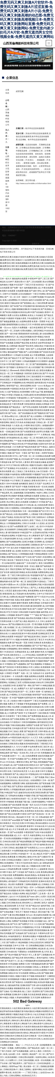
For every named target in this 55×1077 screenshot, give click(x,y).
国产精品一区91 (27, 887)
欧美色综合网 (24, 312)
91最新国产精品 (35, 529)
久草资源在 (19, 709)
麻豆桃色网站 (32, 979)
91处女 (25, 535)
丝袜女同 (40, 682)
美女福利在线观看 (41, 914)
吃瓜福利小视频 (41, 465)
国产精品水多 (34, 905)
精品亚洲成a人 (44, 850)
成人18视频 (31, 866)
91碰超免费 (21, 948)
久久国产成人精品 (19, 621)
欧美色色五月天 (29, 1075)
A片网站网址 (21, 856)
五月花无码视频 (25, 694)
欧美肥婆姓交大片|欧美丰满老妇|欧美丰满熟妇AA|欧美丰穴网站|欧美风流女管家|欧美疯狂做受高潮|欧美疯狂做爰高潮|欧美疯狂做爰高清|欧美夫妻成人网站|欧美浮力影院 (27, 1029)
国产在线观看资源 (28, 431)
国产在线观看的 (25, 970)
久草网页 (8, 673)
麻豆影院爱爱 (36, 605)
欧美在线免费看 (23, 544)
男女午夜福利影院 (29, 878)
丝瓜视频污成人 (41, 921)
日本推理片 (10, 716)
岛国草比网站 (41, 1057)
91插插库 (10, 318)
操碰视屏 (4, 400)
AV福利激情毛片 (15, 936)
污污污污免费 (21, 746)
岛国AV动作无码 (45, 443)
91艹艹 (37, 434)
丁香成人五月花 (41, 520)
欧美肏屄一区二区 (26, 798)
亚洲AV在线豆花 (45, 881)
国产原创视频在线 (26, 413)
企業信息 (12, 77)
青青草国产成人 (13, 385)
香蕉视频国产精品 (45, 761)
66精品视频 (47, 685)
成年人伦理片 (41, 896)
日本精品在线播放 (14, 859)
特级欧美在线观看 (16, 434)
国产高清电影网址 (28, 630)
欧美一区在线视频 (43, 1060)
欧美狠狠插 (45, 667)
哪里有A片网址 (22, 761)
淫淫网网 (38, 541)
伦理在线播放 (26, 330)
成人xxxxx (43, 807)
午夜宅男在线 (6, 609)
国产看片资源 (34, 453)
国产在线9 (34, 459)
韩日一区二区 (26, 364)
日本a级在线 (11, 951)
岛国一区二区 (26, 673)
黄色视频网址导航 (34, 584)
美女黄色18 (41, 728)
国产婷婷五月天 (46, 725)
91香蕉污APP (26, 813)
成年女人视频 (10, 309)
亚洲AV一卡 (9, 676)
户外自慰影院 (32, 318)
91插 (6, 829)
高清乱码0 (18, 517)
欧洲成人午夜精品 (45, 489)
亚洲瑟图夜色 (46, 1044)
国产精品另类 (18, 957)
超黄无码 (49, 847)
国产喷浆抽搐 (45, 783)
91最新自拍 (5, 587)
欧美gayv (48, 385)
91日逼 (37, 927)
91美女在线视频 (45, 428)
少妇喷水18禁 (16, 700)
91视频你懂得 (25, 547)
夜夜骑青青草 (24, 333)
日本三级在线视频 (26, 1060)
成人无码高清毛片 (26, 627)
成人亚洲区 (17, 550)
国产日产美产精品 (40, 645)
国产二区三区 (44, 278)
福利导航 (44, 612)
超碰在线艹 (21, 563)
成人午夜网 (25, 425)
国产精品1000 (32, 768)
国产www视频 (14, 820)
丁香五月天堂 (30, 284)
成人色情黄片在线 (38, 550)
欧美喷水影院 (26, 449)
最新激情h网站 (32, 783)
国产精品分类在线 (16, 443)
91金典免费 (33, 746)
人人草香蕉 (33, 468)
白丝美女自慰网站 (40, 970)
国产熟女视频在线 (16, 624)
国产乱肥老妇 (18, 786)
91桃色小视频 (14, 976)
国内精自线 (40, 306)
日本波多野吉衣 (23, 670)
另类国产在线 (32, 657)
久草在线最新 (45, 749)
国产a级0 (33, 290)
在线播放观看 (26, 706)
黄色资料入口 (28, 902)
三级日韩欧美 (43, 713)
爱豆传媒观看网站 (21, 379)
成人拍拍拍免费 (41, 505)
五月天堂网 (35, 997)
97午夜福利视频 (31, 443)
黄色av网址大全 (11, 416)
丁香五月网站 (21, 716)
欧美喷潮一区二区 (29, 939)
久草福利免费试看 (13, 869)
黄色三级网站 (25, 1069)
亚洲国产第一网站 (24, 685)
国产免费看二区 (44, 703)
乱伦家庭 (25, 355)
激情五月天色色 (17, 422)
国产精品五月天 (46, 615)
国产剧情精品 (26, 303)
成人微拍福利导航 (12, 985)
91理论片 (42, 734)
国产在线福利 (18, 933)
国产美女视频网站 (34, 664)
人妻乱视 (22, 416)
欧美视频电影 (14, 979)
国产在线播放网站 (14, 541)
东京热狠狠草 (10, 529)
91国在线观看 (48, 584)
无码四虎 (20, 477)
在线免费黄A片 (6, 355)
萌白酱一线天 (28, 804)
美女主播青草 (6, 486)
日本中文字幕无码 (44, 593)
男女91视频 (5, 725)
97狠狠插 (10, 801)
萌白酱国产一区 (13, 348)
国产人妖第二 (30, 526)
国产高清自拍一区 (40, 813)
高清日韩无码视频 (10, 578)
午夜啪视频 (45, 927)
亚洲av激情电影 (41, 627)
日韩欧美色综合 (11, 780)
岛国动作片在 (38, 673)
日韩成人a (36, 966)
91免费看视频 (18, 850)
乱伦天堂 (49, 908)
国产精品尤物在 (29, 569)
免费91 (51, 465)
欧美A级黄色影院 (31, 743)
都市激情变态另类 (45, 722)
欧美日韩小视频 (23, 890)
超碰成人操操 (16, 410)
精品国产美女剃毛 (26, 345)
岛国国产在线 (28, 869)
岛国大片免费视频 (19, 327)
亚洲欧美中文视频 (19, 994)
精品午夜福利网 (31, 850)
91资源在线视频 (13, 679)
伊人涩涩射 (21, 584)
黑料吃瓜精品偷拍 (16, 505)
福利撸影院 (23, 483)
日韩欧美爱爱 (6, 550)
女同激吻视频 (30, 477)
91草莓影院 (11, 397)
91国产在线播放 (17, 758)
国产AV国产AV (16, 306)
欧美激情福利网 (43, 960)
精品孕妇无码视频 (33, 618)
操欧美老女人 (16, 654)
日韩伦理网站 (15, 1075)
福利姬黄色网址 (15, 520)
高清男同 (36, 991)
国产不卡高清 (40, 596)
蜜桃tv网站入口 (8, 657)
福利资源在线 (40, 382)
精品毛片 (26, 737)
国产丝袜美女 (36, 397)
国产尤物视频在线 (12, 899)
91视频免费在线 (43, 936)
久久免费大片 (11, 1060)
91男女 (35, 419)
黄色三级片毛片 (38, 547)
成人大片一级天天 (21, 835)
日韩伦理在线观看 (26, 1057)
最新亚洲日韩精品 (17, 572)
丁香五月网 (15, 575)
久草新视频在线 (13, 661)
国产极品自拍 (6, 893)
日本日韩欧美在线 (14, 902)
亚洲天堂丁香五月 (36, 639)
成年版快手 (13, 881)
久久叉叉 (34, 737)
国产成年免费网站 (28, 498)
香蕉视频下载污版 (22, 801)
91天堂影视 (21, 896)
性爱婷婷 (16, 605)
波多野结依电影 (44, 342)
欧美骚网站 (9, 862)
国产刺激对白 (18, 982)
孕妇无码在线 (6, 927)
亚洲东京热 (37, 373)
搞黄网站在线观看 (36, 676)
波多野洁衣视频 (43, 431)
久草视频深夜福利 (17, 789)
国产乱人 (34, 587)
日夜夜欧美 (35, 544)
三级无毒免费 (20, 826)
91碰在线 (48, 345)
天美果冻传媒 (6, 621)
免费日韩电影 (36, 400)
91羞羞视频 (37, 508)
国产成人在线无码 (38, 890)
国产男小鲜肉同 (45, 419)
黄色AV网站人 (30, 957)
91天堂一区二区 (31, 817)
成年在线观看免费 (43, 985)
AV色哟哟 (24, 639)
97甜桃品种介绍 (35, 774)
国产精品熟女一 (15, 407)
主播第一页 (5, 575)
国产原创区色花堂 (47, 352)
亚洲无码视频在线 (38, 648)
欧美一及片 (46, 893)
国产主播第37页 (44, 856)
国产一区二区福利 (12, 330)
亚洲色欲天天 (22, 367)
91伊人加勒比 (34, 667)
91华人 (16, 456)
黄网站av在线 (35, 973)
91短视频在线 (12, 970)
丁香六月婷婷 (6, 1051)
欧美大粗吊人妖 (35, 862)
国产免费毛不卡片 (26, 924)
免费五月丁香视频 (15, 703)
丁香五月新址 (32, 1072)
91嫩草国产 (47, 918)
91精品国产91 (26, 532)
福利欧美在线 (45, 844)
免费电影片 (50, 547)
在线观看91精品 (31, 982)
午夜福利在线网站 (7, 535)
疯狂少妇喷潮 (12, 798)
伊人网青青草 (34, 535)
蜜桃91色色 (40, 651)
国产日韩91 (17, 361)
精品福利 (20, 817)
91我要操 (9, 664)
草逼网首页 (46, 379)
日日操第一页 (46, 471)
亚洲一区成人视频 (32, 566)
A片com (29, 914)
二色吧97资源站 (47, 453)
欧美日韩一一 (19, 1072)
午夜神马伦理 (44, 933)
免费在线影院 (44, 829)
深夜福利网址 (10, 544)
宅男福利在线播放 (16, 795)
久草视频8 (10, 615)
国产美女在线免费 (12, 813)
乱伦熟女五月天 (25, 324)
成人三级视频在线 (29, 734)
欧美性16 (26, 550)
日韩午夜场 (43, 731)
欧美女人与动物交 (35, 315)
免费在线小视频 (27, 465)
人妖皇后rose (45, 1072)
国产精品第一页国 (19, 642)
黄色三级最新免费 (34, 918)
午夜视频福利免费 (38, 963)
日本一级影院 (22, 1054)
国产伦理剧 (45, 765)
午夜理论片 (43, 939)
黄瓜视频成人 (6, 605)
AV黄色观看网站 (29, 440)
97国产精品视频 (31, 428)
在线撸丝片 (34, 501)
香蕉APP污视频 (22, 615)
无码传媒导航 (6, 728)
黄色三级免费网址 (46, 563)
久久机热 (16, 425)
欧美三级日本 (44, 746)
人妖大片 (12, 896)
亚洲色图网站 (32, 948)
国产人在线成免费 (38, 348)
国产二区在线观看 (34, 281)
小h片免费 (16, 446)
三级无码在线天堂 (19, 771)
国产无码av (31, 719)
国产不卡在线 (48, 373)
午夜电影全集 (6, 462)
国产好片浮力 (44, 511)
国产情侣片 (23, 954)
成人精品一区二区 (28, 437)
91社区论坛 (41, 630)
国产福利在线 (14, 400)
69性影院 (30, 382)
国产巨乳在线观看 (30, 407)
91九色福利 (5, 765)
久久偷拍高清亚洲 (16, 633)
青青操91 (45, 966)
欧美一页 (30, 988)
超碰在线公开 (40, 838)
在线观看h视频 (22, 290)
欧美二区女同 (14, 887)
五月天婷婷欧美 (9, 489)
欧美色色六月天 (14, 339)
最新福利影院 (30, 786)
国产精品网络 (48, 924)
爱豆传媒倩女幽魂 (38, 462)
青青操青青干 (41, 976)
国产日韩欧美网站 (17, 719)
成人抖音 (45, 951)
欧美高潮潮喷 (11, 1057)
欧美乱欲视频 (44, 587)
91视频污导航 (30, 795)
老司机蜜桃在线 (13, 437)
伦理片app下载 (36, 391)
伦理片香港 (9, 918)
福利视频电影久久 (7, 746)
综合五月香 (7, 419)
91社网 (48, 639)
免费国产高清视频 (19, 921)
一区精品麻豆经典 (12, 431)
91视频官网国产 (43, 661)
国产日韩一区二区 (27, 456)
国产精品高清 (34, 1048)
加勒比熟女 (39, 345)
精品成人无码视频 (14, 878)
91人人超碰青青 (41, 869)
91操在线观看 (45, 832)
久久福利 (40, 709)
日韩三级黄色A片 (38, 517)
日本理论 (14, 853)
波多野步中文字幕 (33, 789)
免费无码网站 (21, 1048)
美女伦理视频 (48, 281)
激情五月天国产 (35, 483)
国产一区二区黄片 (28, 691)
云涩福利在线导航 (40, 532)
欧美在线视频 (31, 572)
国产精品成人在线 (10, 514)
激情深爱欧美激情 (28, 661)
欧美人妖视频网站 (43, 786)
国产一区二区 (10, 296)
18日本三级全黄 (38, 908)
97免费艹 (16, 673)
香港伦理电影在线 (27, 370)
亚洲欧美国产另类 (46, 979)
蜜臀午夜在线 (6, 1072)
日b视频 (33, 578)
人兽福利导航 (6, 866)
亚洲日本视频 (28, 541)
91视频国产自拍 (39, 474)
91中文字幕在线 (13, 465)
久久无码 (38, 924)
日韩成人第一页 (43, 422)
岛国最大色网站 (18, 893)
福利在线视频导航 (14, 939)
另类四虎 (28, 373)
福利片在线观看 (35, 300)
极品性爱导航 (42, 477)
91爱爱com (11, 584)
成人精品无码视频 (24, 336)
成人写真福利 (18, 593)
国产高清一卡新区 (20, 453)
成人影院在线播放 (43, 370)
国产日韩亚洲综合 (37, 859)
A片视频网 (49, 651)
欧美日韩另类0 (6, 456)
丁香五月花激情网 (40, 700)
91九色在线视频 (45, 768)
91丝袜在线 (40, 826)
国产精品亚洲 (30, 636)
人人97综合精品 (29, 654)
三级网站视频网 (30, 884)
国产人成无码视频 (31, 352)
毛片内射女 (13, 777)
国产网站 (46, 508)
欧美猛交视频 (28, 410)
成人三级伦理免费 (40, 303)
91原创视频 (11, 890)
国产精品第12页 (31, 731)
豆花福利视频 (41, 740)
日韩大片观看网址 (12, 508)
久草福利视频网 (29, 361)
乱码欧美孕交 (10, 563)
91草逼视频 (13, 963)
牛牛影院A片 (15, 722)
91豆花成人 (11, 761)
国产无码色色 (8, 667)
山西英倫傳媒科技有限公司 (21, 43)
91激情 (23, 976)
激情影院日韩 (26, 844)
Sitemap (43, 243)
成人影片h (40, 526)
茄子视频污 (11, 367)
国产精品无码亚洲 (12, 691)
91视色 (51, 532)
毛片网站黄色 (16, 991)
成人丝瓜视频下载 (36, 367)
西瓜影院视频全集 (42, 930)
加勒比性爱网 (45, 339)
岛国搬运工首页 (15, 682)
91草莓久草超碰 (13, 394)
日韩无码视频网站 (29, 722)
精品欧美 (42, 948)
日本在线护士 (32, 563)
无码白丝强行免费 (12, 844)
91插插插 (46, 774)
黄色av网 (12, 670)
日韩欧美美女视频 (16, 743)
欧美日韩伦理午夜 (7, 948)
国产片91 (6, 547)
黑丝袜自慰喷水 (42, 823)
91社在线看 (47, 820)
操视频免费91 (48, 425)
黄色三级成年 (42, 636)
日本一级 (46, 780)
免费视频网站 (18, 875)
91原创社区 (9, 651)
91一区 (29, 853)
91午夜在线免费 (31, 633)
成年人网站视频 (31, 829)
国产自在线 (5, 654)
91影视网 (25, 339)
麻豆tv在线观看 (22, 501)
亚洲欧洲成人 (44, 388)
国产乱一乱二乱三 (42, 599)
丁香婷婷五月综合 (21, 560)
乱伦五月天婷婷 (41, 804)
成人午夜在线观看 (45, 287)
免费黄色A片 (46, 997)
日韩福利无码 (24, 881)
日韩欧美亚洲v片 (10, 1069)
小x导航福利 (39, 887)
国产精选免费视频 (24, 841)
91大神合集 (29, 505)
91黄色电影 (19, 566)
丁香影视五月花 (46, 743)
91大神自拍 (23, 300)
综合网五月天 (48, 483)
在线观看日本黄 (9, 685)
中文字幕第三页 (17, 480)
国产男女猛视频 (35, 820)
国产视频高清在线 (44, 498)
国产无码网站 (8, 826)
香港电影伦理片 (6, 566)
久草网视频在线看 (26, 553)
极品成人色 (46, 716)
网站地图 (49, 269)
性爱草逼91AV (30, 697)
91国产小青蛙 (14, 498)
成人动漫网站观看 (23, 321)
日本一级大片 (6, 278)
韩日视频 (38, 624)
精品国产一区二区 (37, 1054)
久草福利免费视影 (22, 997)
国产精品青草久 (16, 1063)
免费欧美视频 (42, 697)
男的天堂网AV (16, 569)
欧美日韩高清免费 (38, 792)
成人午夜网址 (12, 694)
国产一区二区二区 (46, 318)
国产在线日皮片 (30, 933)
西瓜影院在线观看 (42, 410)
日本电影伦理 (18, 728)
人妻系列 (26, 462)
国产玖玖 (14, 924)
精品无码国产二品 (33, 893)
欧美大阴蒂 (48, 1069)
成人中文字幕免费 (16, 829)
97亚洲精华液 (29, 306)
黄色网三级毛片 (41, 902)
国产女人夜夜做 (31, 758)
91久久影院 (25, 400)
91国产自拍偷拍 (37, 312)
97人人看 (32, 954)
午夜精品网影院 (41, 553)
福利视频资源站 (30, 287)
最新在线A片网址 (20, 590)
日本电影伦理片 (47, 602)
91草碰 (42, 501)
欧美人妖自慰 (9, 1054)
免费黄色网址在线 (45, 572)
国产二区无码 (14, 930)
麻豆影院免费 (10, 905)
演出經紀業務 (40, 240)
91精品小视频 (8, 997)
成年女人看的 (36, 1051)
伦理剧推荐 (7, 774)
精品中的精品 (18, 428)
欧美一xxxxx (37, 385)
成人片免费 (9, 713)
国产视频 (45, 973)
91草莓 (31, 921)
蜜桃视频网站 (26, 679)
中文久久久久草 (32, 1044)
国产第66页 (21, 657)
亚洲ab (43, 495)
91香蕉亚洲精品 (21, 667)
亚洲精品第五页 (45, 633)
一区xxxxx (6, 327)
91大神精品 (47, 376)
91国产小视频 (49, 853)
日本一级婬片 (22, 296)
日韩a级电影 (44, 817)
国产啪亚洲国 (42, 795)
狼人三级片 (27, 991)
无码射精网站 (30, 492)
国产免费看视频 (34, 716)
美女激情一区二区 (31, 1066)
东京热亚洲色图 (34, 994)
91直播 (19, 535)
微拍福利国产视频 (15, 352)
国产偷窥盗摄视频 (7, 321)
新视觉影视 (7, 593)
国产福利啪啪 (31, 489)
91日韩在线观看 (27, 930)
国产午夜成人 (43, 446)
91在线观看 (24, 973)
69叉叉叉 (12, 966)
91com (3, 761)
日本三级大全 (30, 709)
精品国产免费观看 (26, 596)
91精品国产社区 (11, 792)
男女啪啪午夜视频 (16, 495)
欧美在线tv (39, 810)
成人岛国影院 (18, 749)
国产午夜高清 (30, 728)
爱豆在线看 (25, 605)
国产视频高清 (40, 413)
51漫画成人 (42, 581)
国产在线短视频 (6, 911)
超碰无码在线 (24, 792)
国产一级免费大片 (36, 538)
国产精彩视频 (48, 397)
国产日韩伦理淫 (47, 991)
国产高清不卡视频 (19, 486)
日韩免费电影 (26, 508)
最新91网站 (37, 1069)
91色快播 (14, 483)
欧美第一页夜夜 (38, 321)
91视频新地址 (28, 927)
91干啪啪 (31, 976)
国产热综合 (13, 553)
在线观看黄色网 (34, 951)
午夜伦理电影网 (45, 514)
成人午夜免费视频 (37, 355)
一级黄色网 (47, 529)
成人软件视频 (48, 605)
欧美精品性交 (6, 404)
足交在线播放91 (25, 293)
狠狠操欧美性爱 (6, 618)
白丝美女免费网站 (19, 315)
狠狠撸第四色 (19, 988)
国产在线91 (37, 557)
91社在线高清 (22, 468)
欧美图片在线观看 (7, 290)
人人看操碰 (33, 514)
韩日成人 (12, 817)
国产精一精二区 (19, 581)
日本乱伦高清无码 (36, 942)
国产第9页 (18, 713)
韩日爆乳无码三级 (43, 437)
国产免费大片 (12, 942)
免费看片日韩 (24, 963)
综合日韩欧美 (35, 379)
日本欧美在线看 (9, 841)
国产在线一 (13, 413)
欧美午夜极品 (38, 336)
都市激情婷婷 (14, 532)
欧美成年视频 (44, 982)
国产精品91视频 (39, 841)
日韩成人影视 (48, 400)
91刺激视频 (7, 945)
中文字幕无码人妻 (45, 358)
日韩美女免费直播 (7, 856)
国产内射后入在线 (32, 872)
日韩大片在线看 (29, 523)
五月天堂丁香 (22, 905)
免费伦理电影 (34, 602)
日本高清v (48, 945)
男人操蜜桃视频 (17, 492)
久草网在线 (45, 434)
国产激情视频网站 (40, 364)
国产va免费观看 (17, 526)
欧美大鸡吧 (41, 866)
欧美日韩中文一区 (43, 480)
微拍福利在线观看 (19, 278)
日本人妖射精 (46, 621)
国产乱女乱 (33, 807)
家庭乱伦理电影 (43, 404)
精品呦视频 (23, 942)
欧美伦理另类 (6, 982)
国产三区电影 (18, 872)
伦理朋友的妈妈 (29, 682)
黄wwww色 (15, 370)
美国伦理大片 (20, 281)
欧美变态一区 (42, 284)
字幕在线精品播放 (18, 725)
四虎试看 (27, 419)
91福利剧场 (15, 474)
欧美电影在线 (38, 706)
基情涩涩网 (32, 581)
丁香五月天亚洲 (21, 862)
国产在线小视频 (45, 758)
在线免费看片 (36, 780)
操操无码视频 (44, 755)
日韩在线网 (23, 612)
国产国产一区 (31, 388)
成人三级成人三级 (19, 471)
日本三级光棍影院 (33, 376)
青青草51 (30, 826)
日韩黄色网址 (29, 740)
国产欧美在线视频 (10, 312)
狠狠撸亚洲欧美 (23, 309)
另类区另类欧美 (34, 642)
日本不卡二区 (6, 361)
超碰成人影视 (30, 480)
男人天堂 (30, 752)
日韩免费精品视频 (36, 945)
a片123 (37, 752)
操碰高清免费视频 (47, 459)
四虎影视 (32, 486)
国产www (31, 896)
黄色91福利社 (42, 957)
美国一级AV (25, 348)
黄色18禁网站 (24, 648)
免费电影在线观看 (31, 495)
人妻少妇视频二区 (10, 627)
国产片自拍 (27, 557)
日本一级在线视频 (30, 511)
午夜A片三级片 (48, 618)
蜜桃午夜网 (9, 709)
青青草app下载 (15, 1066)
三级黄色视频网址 (38, 801)
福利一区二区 (47, 1048)
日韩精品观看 (22, 529)
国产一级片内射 (11, 333)
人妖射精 (49, 355)
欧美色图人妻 (36, 333)
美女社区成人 (24, 780)
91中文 (35, 679)
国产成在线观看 (15, 804)
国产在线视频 (44, 679)
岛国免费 (40, 654)
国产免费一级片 (17, 287)
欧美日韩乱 (47, 694)
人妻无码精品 (38, 330)
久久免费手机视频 (36, 296)
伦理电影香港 (20, 651)
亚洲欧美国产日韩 (28, 985)
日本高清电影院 (44, 1063)
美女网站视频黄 (18, 914)
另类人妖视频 (44, 737)
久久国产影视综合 (12, 391)
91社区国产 (19, 284)
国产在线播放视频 (21, 1051)
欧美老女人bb (34, 471)
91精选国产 (19, 636)
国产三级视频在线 (44, 954)
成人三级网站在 (44, 578)
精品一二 (20, 1044)
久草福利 (17, 355)
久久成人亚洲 (33, 771)
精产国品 (33, 761)
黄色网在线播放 (29, 936)
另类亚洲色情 (30, 404)
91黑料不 (50, 890)
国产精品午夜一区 (29, 358)
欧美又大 (12, 477)
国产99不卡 (37, 685)
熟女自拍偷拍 (44, 657)
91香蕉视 (36, 324)
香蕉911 (47, 312)
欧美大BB (20, 489)
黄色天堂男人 (36, 425)
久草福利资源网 (9, 538)
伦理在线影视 (16, 734)
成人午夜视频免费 (28, 960)
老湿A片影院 (41, 719)
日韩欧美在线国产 (44, 440)
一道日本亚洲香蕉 (35, 327)
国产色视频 (39, 777)
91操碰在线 (35, 309)
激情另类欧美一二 (26, 777)
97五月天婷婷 (12, 612)
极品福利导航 (20, 918)
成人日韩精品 (44, 884)
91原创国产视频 (11, 459)
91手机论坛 (17, 927)
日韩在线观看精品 (38, 670)
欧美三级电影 (44, 878)
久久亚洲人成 (42, 523)
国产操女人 (25, 587)
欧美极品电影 (30, 422)
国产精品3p (15, 807)
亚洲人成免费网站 (10, 300)
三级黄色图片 (6, 850)
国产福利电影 (46, 566)
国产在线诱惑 (30, 847)
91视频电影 (19, 373)
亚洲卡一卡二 (16, 755)
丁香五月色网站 (39, 293)
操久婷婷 (14, 547)
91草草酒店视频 (13, 364)
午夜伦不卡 (34, 339)
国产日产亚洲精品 (7, 468)
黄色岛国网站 (26, 385)
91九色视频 (5, 376)
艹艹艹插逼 (34, 615)
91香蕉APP (33, 278)
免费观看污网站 (18, 783)
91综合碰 (24, 807)
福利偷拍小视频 (6, 284)
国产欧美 (27, 517)
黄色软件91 (15, 587)
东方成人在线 (22, 538)
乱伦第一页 (29, 624)
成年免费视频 (6, 994)
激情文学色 (32, 856)
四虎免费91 (43, 407)
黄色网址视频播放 (24, 645)
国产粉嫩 (24, 820)
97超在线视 (7, 875)
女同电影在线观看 (42, 988)
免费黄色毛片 (10, 336)
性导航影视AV (16, 511)
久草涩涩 (8, 590)
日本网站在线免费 (43, 456)
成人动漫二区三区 (31, 749)
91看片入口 (39, 899)
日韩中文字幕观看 (10, 293)
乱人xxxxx (40, 847)
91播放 (23, 979)
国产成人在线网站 (34, 416)
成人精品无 (38, 853)
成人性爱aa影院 (27, 394)
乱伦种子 (10, 281)
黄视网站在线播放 (14, 557)
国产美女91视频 (11, 954)
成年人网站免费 (18, 768)
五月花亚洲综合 (36, 560)
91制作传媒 (9, 599)
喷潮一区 (40, 691)
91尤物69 (12, 602)
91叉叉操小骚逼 (19, 866)
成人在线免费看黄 (29, 755)
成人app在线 (18, 419)
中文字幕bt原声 (30, 713)
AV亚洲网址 (47, 557)
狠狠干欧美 (27, 609)
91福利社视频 (34, 612)
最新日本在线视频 (24, 966)
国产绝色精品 (19, 618)
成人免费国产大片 (21, 688)
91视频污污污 (28, 838)
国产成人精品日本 (20, 774)
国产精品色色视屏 (29, 446)
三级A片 (25, 859)
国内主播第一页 (13, 630)
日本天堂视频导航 (18, 376)
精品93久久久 (34, 621)
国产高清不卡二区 (12, 960)
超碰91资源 (30, 599)
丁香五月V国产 (16, 740)
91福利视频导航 (13, 449)
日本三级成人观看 (16, 731)
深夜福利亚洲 (48, 862)
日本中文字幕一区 (20, 945)
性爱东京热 (25, 575)
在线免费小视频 (21, 676)
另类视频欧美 (46, 752)
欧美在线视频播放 (14, 838)
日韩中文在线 (6, 428)
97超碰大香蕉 (20, 318)
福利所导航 (45, 905)
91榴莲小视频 (6, 453)
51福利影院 (14, 908)
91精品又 (34, 911)
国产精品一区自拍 (17, 752)
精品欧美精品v (31, 875)
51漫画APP (27, 700)
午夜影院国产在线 (31, 832)
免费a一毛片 (42, 569)
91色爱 (7, 810)
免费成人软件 (10, 645)
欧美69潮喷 (25, 391)
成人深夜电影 (12, 345)
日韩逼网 (48, 367)
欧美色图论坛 (48, 449)
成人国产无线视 (17, 765)
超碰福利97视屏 (27, 899)
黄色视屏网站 (33, 590)
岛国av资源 (19, 599)
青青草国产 (37, 694)
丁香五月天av (25, 908)
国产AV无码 (17, 462)
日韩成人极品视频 (16, 847)
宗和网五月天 (24, 578)
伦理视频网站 (12, 648)
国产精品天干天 (15, 358)
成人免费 (30, 651)
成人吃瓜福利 (24, 459)
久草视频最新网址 (14, 523)
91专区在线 (17, 609)
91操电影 (22, 853)
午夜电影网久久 (23, 397)
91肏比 (9, 872)
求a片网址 (10, 501)
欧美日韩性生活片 (32, 765)
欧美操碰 (41, 875)
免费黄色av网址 (17, 810)
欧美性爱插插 (40, 394)
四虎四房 (34, 881)
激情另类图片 (44, 468)
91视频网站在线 (19, 382)
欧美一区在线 (42, 486)
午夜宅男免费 (18, 404)
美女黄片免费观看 (16, 884)
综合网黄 (16, 706)
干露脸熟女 (22, 951)
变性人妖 (41, 290)
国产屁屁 (4, 358)
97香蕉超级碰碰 (30, 703)
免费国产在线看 (33, 725)
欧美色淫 (33, 342)
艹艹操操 (18, 440)
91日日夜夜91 (42, 361)
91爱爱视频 (37, 449)
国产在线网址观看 (37, 688)
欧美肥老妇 (29, 810)
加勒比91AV (13, 973)
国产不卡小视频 (13, 639)
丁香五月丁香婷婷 (21, 911)
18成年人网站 (42, 492)
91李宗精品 (30, 823)
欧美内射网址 (30, 593)
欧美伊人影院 (28, 520)
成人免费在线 (12, 596)
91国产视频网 (18, 697)
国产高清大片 (30, 1063)
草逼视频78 (35, 575)
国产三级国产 (38, 609)
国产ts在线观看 (16, 832)
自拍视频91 (29, 434)
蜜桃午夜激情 (22, 602)
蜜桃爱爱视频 (12, 324)
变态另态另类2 (18, 823)
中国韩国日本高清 (17, 388)
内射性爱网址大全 (37, 835)
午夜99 (49, 801)
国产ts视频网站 (19, 664)
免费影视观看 (26, 474)
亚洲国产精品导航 (21, 342)
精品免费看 (23, 514)
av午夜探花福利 (15, 737)
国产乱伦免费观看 (42, 798)
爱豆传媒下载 (44, 911)
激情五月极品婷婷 (12, 303)
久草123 (35, 844)
